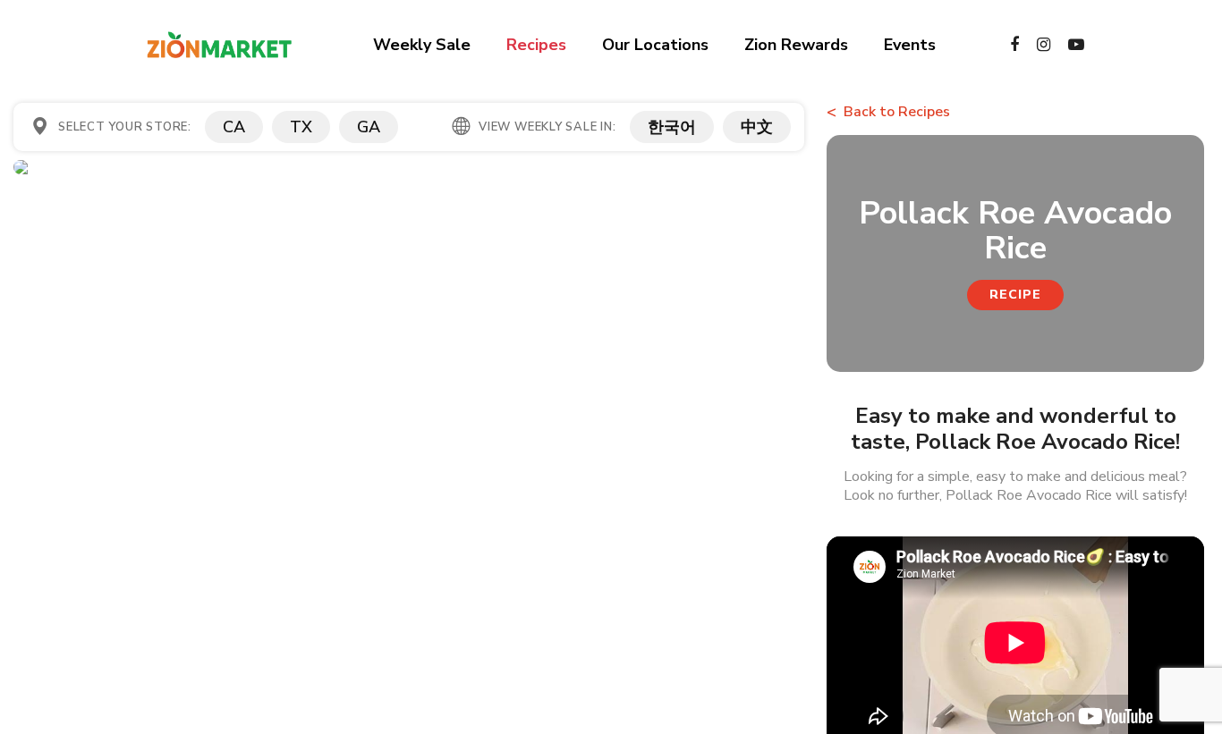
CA (234, 127)
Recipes (536, 44)
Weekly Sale (422, 44)
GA (368, 127)
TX (301, 127)
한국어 (672, 127)
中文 (757, 127)
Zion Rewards (796, 44)
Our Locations (655, 44)
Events (910, 44)
